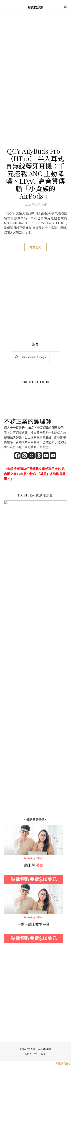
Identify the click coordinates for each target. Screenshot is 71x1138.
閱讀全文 (35, 247)
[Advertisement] (35, 59)
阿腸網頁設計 (63, 1063)
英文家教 (10, 827)
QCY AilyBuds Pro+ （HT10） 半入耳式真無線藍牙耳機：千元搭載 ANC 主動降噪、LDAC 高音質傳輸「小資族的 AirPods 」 (35, 173)
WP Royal (40, 1054)
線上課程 (10, 886)
